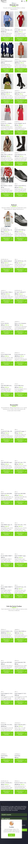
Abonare (23, 830)
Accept (10, 835)
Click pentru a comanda (6, 39)
